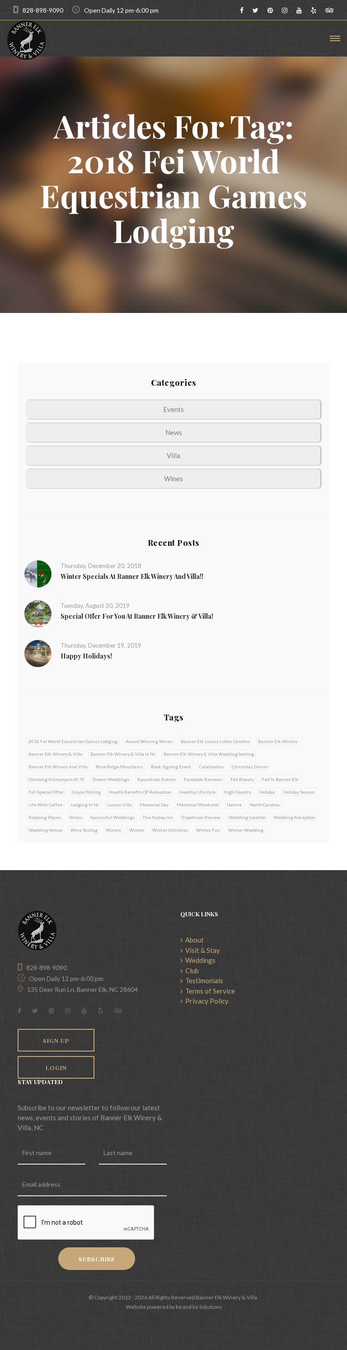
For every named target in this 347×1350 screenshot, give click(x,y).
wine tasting (84, 830)
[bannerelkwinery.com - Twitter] (255, 10)
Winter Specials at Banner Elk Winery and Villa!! (132, 576)
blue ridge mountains (119, 766)
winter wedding (245, 830)
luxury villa (119, 804)
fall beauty (242, 779)
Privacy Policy (206, 1001)
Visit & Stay (201, 950)
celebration (211, 766)
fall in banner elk (280, 779)
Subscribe (97, 1259)
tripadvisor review (200, 817)
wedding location (247, 817)
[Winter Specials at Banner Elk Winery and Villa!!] (38, 573)
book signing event (171, 766)
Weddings (199, 960)
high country (237, 792)
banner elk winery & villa (55, 754)
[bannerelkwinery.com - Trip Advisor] (329, 10)
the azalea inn (158, 817)
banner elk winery (277, 741)
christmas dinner (250, 766)
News (173, 432)
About (193, 940)
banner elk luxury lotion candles (215, 741)
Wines (173, 478)
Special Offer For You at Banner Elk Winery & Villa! (137, 616)
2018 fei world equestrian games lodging (72, 741)
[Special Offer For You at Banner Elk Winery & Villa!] (38, 613)
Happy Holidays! (86, 656)
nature (234, 804)
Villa (173, 455)
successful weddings (112, 817)
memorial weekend (198, 804)
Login (56, 1067)
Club (191, 970)
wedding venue (45, 830)
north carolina (265, 804)
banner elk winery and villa (58, 766)
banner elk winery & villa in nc (122, 754)
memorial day (154, 804)
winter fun (208, 830)
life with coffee (45, 804)
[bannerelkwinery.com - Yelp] (313, 10)
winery (113, 830)
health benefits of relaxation (140, 792)
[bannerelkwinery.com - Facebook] (242, 10)
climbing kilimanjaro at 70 (56, 779)
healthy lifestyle (197, 792)
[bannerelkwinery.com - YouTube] (299, 10)
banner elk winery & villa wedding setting (209, 754)
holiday (267, 792)
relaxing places (44, 817)
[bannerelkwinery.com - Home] (26, 40)
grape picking (86, 792)
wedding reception (294, 817)
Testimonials (203, 980)
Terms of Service (209, 991)
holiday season (298, 792)
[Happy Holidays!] (38, 653)
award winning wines (149, 741)
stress (75, 817)
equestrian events (156, 779)
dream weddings (111, 779)
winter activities (170, 830)
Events (173, 409)
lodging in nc (85, 804)
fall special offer (46, 792)
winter (136, 830)
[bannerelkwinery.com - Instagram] (284, 10)
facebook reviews (203, 779)
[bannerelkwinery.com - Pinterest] (270, 10)
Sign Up (56, 1040)
